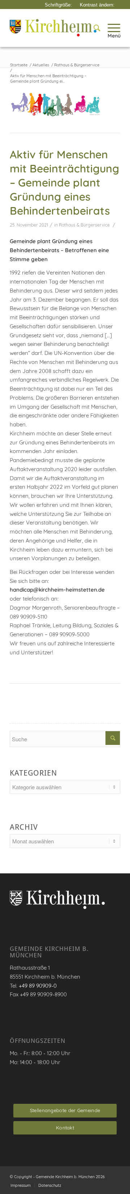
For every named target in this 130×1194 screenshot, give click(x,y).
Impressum (20, 1185)
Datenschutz (49, 1185)
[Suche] (93, 27)
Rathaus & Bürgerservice (84, 225)
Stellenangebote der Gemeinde (65, 1110)
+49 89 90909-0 (38, 985)
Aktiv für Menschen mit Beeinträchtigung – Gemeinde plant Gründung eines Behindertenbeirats (64, 183)
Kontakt (65, 1128)
